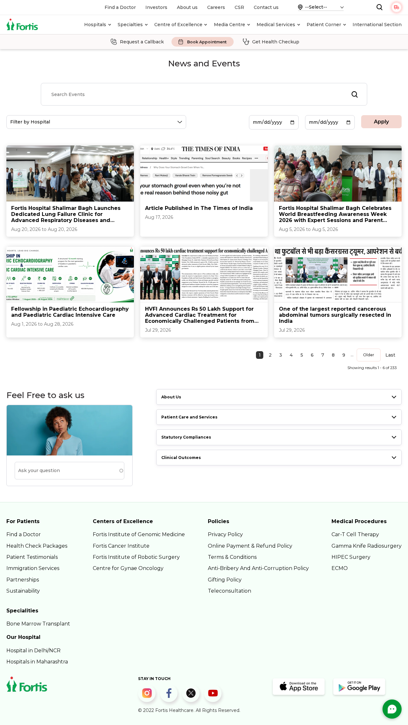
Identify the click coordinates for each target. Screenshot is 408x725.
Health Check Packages (36, 546)
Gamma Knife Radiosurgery (367, 546)
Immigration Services (32, 568)
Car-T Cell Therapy (355, 534)
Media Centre (229, 24)
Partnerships (22, 580)
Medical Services (276, 24)
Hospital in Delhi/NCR (33, 650)
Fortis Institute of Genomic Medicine (139, 534)
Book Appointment (207, 42)
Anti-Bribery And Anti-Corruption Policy (258, 568)
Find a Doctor (120, 7)
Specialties (130, 24)
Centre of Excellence (178, 24)
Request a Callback (142, 42)
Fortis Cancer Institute (121, 546)
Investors (156, 7)
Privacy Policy (225, 534)
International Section (377, 24)
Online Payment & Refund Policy (250, 546)
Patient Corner (324, 24)
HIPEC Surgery (351, 557)
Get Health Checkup (275, 42)
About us (187, 7)
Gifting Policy (225, 580)
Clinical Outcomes (181, 457)
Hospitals (95, 24)
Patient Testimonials (32, 557)
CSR (239, 7)
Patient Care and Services (189, 417)
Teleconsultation (229, 591)
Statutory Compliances (186, 437)
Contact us (266, 7)
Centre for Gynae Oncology (128, 568)
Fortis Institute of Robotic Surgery (136, 557)
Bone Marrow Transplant (38, 624)
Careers (216, 7)
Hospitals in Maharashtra (37, 662)
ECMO (340, 568)
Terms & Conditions (232, 557)
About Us (171, 397)
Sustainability (23, 591)
